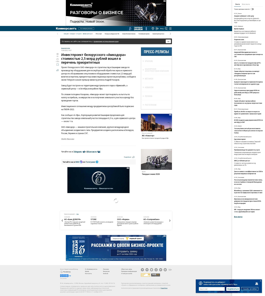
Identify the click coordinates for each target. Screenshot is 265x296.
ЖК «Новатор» (148, 135)
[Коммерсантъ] (66, 28)
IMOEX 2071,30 (87, 34)
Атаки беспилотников (128, 34)
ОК (168, 41)
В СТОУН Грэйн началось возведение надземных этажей (102, 222)
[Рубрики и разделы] (170, 28)
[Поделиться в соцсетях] (57, 70)
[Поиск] (166, 28)
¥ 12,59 (78, 34)
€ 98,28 (72, 34)
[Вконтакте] (147, 269)
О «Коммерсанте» (91, 269)
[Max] (165, 269)
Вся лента (238, 217)
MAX (77, 162)
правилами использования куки (106, 41)
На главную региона (86, 28)
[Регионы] (153, 28)
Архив (87, 271)
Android (105, 273)
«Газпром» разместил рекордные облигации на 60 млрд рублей (153, 222)
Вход (162, 28)
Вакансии (106, 271)
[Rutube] (160, 269)
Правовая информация (129, 271)
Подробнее (164, 288)
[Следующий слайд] (170, 220)
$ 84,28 (66, 34)
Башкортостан (65, 48)
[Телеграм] (142, 269)
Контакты (88, 273)
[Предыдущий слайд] (62, 220)
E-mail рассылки (126, 273)
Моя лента (246, 4)
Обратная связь (126, 269)
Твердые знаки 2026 (151, 174)
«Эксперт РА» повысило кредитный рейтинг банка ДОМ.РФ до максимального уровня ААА (74, 223)
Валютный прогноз (158, 34)
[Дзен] (151, 269)
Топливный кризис (144, 34)
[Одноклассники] (156, 269)
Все (78, 214)
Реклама (106, 269)
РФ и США (99, 34)
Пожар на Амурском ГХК (112, 34)
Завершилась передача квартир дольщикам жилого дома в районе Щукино (127, 223)
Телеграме (90, 162)
